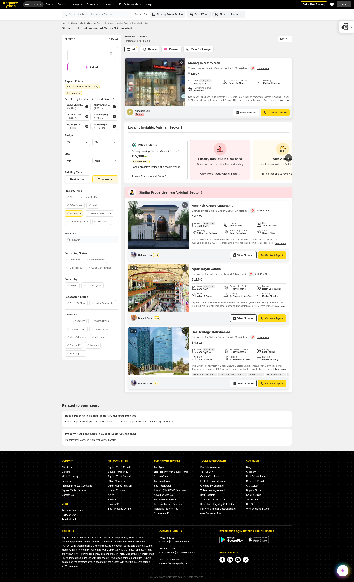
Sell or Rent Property (314, 4)
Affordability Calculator (212, 485)
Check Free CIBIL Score (213, 499)
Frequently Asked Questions (77, 485)
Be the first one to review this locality (282, 173)
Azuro (111, 495)
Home (64, 23)
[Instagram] (246, 560)
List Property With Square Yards (171, 471)
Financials (67, 481)
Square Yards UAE (118, 471)
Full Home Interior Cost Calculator (218, 508)
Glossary (251, 471)
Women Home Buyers (258, 508)
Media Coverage (70, 476)
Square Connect (162, 476)
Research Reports (255, 481)
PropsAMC (113, 504)
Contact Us (68, 495)
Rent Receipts (207, 495)
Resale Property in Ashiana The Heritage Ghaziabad (147, 421)
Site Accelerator (162, 485)
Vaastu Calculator (209, 476)
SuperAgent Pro (162, 513)
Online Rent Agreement (212, 490)
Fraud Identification (72, 519)
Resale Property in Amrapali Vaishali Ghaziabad (89, 421)
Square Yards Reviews (74, 490)
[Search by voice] (111, 53)
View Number (248, 112)
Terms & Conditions (72, 510)
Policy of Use (69, 514)
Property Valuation (210, 467)
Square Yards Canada (119, 467)
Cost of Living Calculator (213, 481)
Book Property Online (119, 508)
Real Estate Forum (256, 476)
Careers (66, 471)
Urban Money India (118, 481)
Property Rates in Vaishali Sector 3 (149, 176)
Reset (114, 39)
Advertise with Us (163, 495)
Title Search (206, 471)
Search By (141, 14)
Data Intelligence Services (168, 504)
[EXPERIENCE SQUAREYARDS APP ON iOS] (258, 542)
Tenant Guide (253, 499)
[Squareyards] (10, 5)
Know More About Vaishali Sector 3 (220, 173)
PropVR (112, 499)
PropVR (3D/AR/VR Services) (170, 490)
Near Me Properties (231, 14)
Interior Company (117, 490)
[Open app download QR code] (346, 27)
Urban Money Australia (120, 485)
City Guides (252, 485)
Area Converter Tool (210, 513)
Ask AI (94, 67)
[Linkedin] (230, 560)
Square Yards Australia (120, 476)
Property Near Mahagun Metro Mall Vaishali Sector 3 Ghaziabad (91, 440)
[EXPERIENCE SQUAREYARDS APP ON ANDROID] (232, 542)
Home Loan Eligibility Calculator (217, 504)
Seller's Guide (253, 495)
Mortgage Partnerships (166, 508)
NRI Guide (251, 504)
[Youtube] (238, 560)
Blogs (149, 4)
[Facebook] (222, 560)
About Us (67, 467)
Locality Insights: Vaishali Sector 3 (155, 127)
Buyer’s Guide (253, 490)
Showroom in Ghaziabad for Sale (85, 23)
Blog (248, 467)
